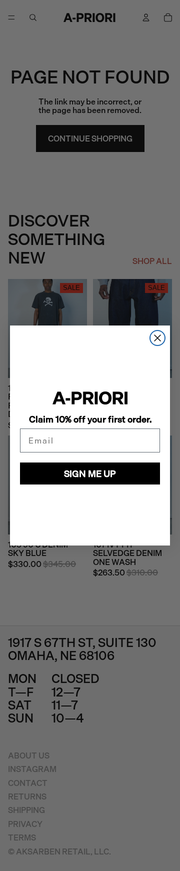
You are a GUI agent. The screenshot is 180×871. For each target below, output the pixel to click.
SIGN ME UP (90, 473)
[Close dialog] (157, 338)
